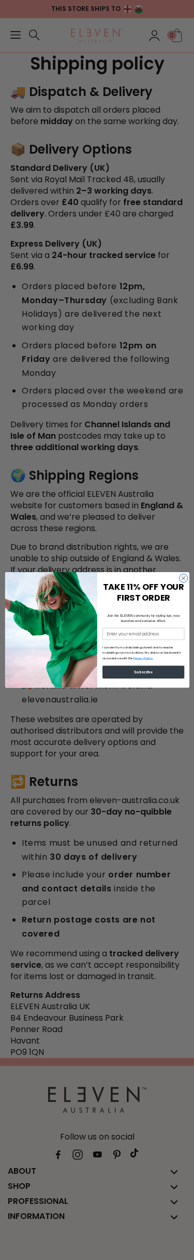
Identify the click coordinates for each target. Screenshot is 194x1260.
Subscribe (143, 672)
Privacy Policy (143, 658)
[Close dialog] (183, 578)
